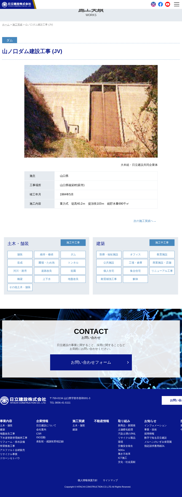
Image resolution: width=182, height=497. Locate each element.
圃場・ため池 (47, 262)
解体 (135, 278)
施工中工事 (73, 242)
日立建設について (46, 425)
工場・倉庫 (135, 262)
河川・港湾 (20, 270)
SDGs (121, 450)
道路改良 (46, 270)
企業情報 (42, 421)
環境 (120, 441)
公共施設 (108, 262)
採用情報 (149, 433)
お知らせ (150, 421)
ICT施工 (122, 457)
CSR (38, 433)
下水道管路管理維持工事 (13, 437)
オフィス (135, 254)
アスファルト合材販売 (12, 450)
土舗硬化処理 (125, 429)
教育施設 (162, 254)
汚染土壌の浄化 (126, 433)
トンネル (73, 262)
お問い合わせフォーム (91, 362)
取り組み (124, 421)
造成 (20, 262)
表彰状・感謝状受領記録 (50, 441)
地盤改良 (73, 278)
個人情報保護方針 (88, 480)
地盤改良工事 (7, 433)
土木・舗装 (18, 243)
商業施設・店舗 (162, 262)
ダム (73, 254)
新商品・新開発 (126, 425)
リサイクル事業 (8, 454)
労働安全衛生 (125, 445)
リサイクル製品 (126, 437)
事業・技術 (150, 429)
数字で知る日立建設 (155, 437)
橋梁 (20, 278)
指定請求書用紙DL (154, 445)
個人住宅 (108, 270)
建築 (100, 243)
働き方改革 (124, 453)
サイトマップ (110, 480)
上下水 (47, 278)
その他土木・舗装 (20, 287)
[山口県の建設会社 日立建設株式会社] (16, 4)
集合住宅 (135, 270)
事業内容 (6, 421)
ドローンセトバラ (10, 458)
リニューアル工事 (162, 270)
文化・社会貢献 (126, 461)
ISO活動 (41, 437)
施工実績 (79, 421)
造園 (73, 270)
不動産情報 (101, 421)
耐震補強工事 (109, 278)
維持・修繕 (46, 254)
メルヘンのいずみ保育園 (158, 441)
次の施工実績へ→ (144, 220)
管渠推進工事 (7, 445)
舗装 (20, 254)
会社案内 (41, 429)
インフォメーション (155, 425)
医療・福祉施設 (109, 254)
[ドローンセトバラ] (153, 4)
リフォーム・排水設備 (12, 441)
